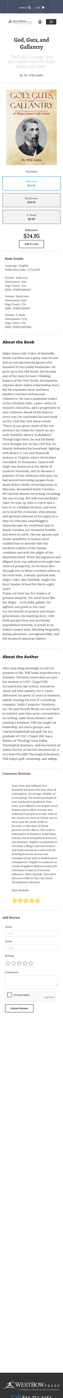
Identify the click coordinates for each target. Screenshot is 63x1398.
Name (8, 926)
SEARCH (23, 7)
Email (8, 941)
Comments (11, 972)
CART (38, 7)
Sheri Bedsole (20, 890)
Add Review (11, 918)
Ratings (9, 955)
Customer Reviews (17, 774)
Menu (51, 21)
